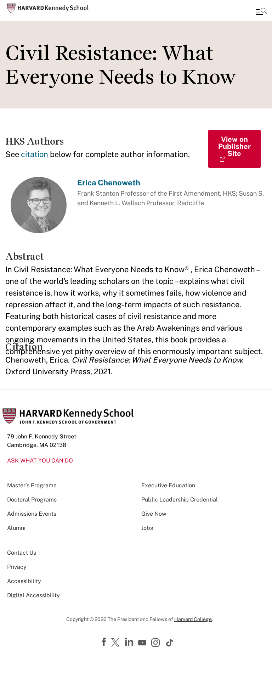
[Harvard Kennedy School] (48, 8)
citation (34, 154)
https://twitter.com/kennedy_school (116, 643)
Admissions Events (31, 513)
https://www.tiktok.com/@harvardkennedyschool (170, 643)
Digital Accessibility (33, 595)
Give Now (153, 513)
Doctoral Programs (32, 499)
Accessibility (24, 581)
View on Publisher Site (234, 146)
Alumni (16, 528)
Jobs (147, 528)
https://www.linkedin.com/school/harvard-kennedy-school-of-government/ (130, 642)
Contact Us (21, 552)
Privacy (17, 567)
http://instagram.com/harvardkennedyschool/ (156, 643)
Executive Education (168, 485)
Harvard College (193, 619)
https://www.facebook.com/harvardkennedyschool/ (105, 642)
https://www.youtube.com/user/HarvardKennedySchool (143, 643)
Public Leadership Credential (179, 499)
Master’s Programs (31, 485)
